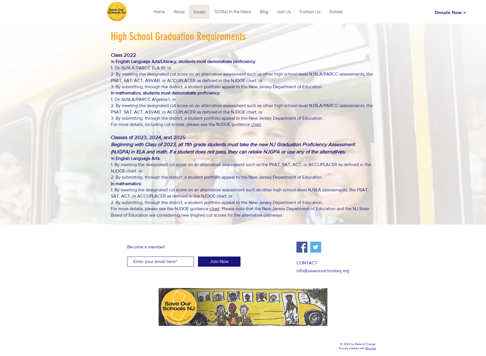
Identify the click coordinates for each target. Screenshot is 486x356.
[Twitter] (315, 247)
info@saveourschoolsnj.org (322, 270)
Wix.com (371, 348)
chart (256, 124)
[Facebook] (301, 247)
